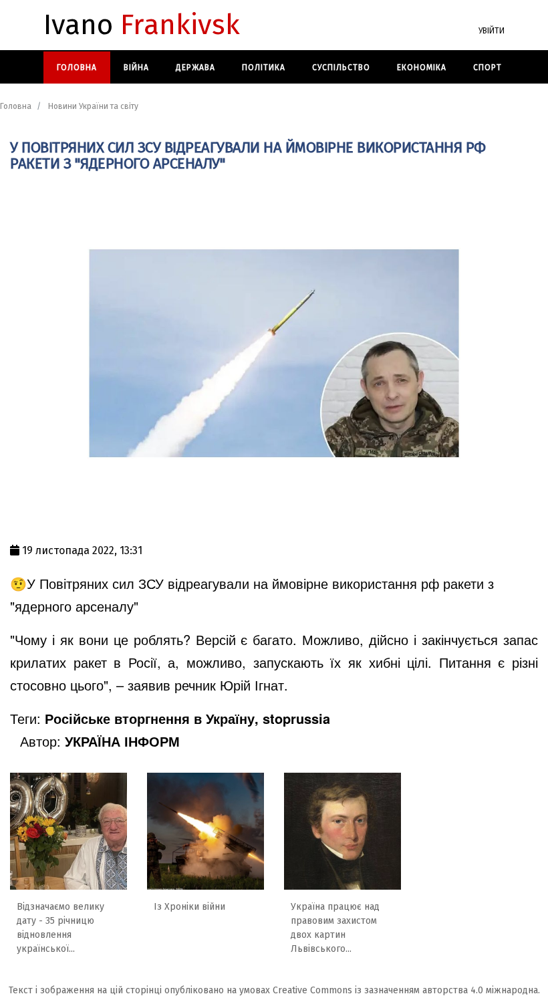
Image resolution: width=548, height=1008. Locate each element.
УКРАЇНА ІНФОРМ (122, 741)
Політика (263, 67)
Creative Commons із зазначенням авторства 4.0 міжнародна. (406, 990)
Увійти (491, 30)
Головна (77, 67)
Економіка (421, 67)
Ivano (141, 25)
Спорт (487, 67)
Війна (136, 67)
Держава (195, 67)
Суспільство (341, 67)
